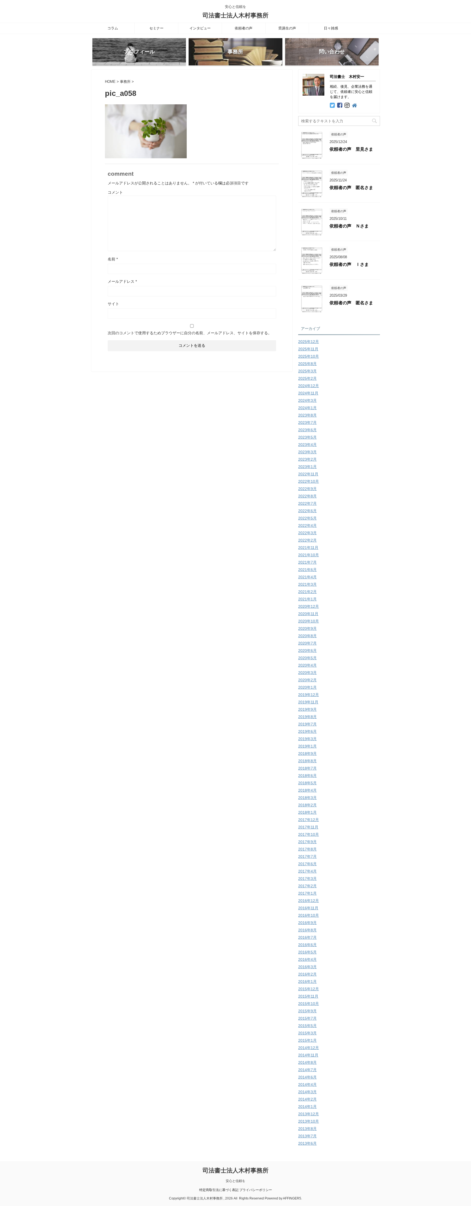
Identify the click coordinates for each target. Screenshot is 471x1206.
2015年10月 (308, 1003)
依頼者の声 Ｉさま (349, 264)
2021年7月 (307, 562)
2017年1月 (307, 893)
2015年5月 (307, 1025)
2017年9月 (307, 842)
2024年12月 (308, 386)
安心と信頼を (235, 1181)
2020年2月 (307, 680)
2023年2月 (307, 459)
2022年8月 (307, 496)
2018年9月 (307, 753)
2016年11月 (308, 908)
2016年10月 (308, 915)
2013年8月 (307, 1128)
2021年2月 (307, 592)
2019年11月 (308, 702)
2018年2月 (307, 805)
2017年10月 (308, 834)
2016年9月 (307, 923)
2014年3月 (307, 1092)
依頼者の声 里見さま (351, 149)
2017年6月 (307, 864)
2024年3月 (307, 400)
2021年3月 (307, 584)
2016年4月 (307, 959)
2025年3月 (307, 371)
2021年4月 (307, 577)
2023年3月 (307, 452)
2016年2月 (307, 974)
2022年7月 (307, 503)
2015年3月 (307, 1033)
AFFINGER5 (292, 1198)
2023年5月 (307, 437)
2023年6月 (307, 430)
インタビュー (200, 28)
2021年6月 (307, 569)
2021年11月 (308, 547)
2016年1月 (307, 981)
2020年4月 (307, 665)
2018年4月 (307, 790)
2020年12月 (308, 606)
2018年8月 (307, 761)
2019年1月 (307, 746)
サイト (113, 304)
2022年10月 (308, 481)
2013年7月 (307, 1136)
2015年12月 (308, 989)
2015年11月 (308, 996)
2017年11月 (308, 827)
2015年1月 (307, 1040)
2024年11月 (308, 393)
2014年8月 (307, 1062)
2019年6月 (307, 731)
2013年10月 (308, 1121)
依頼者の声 (243, 28)
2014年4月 (307, 1084)
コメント (115, 192)
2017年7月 (307, 856)
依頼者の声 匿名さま (351, 187)
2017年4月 (307, 871)
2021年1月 (307, 599)
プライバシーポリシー (255, 1190)
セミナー (156, 28)
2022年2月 (307, 540)
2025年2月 (307, 378)
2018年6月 (307, 775)
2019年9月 (307, 709)
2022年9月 (307, 489)
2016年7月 (307, 937)
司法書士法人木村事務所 (235, 15)
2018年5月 (307, 783)
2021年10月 (308, 555)
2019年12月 (308, 694)
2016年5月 (307, 952)
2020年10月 (308, 621)
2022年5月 (307, 518)
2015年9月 (307, 1011)
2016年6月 (307, 945)
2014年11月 (308, 1055)
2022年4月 (307, 525)
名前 (113, 259)
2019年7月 (307, 724)
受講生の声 (287, 28)
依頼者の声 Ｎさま (349, 226)
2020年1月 (307, 687)
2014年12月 (308, 1048)
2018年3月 (307, 797)
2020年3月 (307, 672)
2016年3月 (307, 967)
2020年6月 (307, 650)
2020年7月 (307, 643)
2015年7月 (307, 1018)
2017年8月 (307, 849)
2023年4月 (307, 444)
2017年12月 (308, 820)
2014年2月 (307, 1099)
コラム (112, 28)
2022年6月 (307, 511)
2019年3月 (307, 739)
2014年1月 (307, 1106)
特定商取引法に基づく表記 (218, 1190)
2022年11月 (308, 474)
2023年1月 (307, 466)
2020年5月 (307, 658)
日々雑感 (331, 28)
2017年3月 (307, 878)
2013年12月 (308, 1114)
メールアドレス (122, 281)
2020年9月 (307, 628)
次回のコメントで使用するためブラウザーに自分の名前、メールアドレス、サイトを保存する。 (190, 333)
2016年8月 (307, 930)
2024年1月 (307, 408)
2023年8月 (307, 415)
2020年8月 (307, 636)
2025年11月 (308, 349)
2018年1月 (307, 812)
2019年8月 (307, 717)
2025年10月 (308, 356)
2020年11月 (308, 614)
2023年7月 (307, 422)
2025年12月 (308, 341)
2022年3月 (307, 533)
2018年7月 (307, 768)
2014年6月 (307, 1077)
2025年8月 (307, 364)
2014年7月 (307, 1070)
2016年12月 (308, 900)
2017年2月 (307, 886)
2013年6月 (307, 1143)
